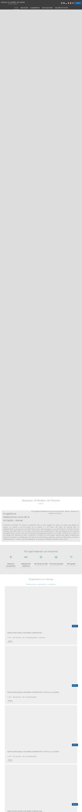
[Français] (68, 3)
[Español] (73, 3)
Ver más (10, 641)
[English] (62, 3)
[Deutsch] (66, 3)
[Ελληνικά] (64, 3)
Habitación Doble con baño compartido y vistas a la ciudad (33, 692)
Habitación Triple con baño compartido (24, 633)
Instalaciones (47, 8)
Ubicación (24, 8)
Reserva (78, 3)
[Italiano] (71, 3)
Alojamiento (35, 8)
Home (16, 8)
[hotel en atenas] (13, 3)
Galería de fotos (61, 8)
